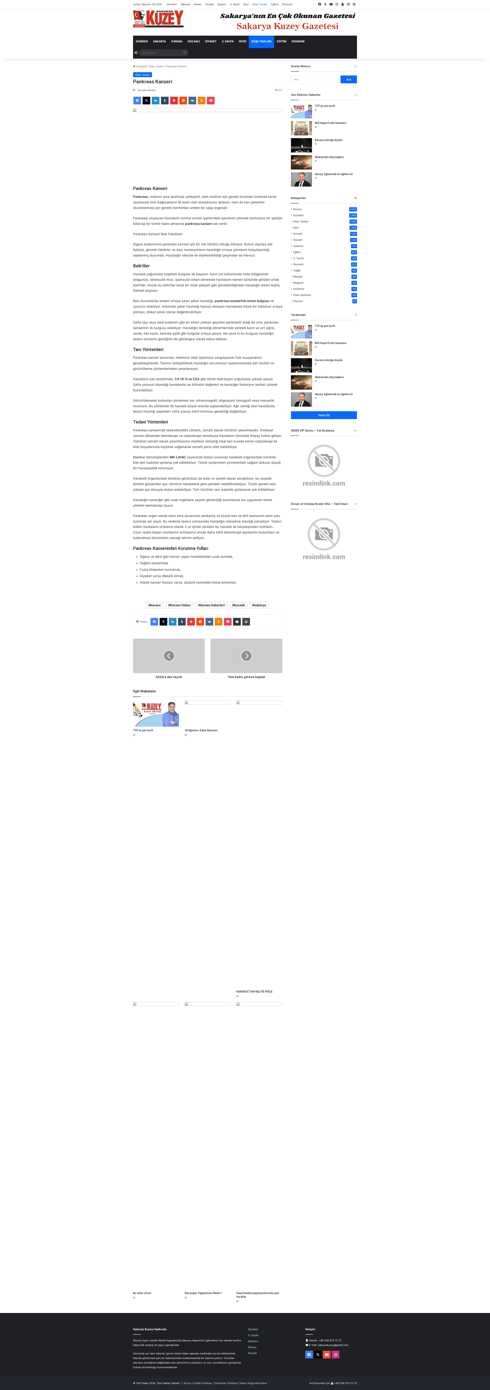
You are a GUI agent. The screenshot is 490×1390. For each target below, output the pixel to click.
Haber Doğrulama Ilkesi (253, 1383)
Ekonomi (287, 4)
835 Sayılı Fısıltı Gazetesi (330, 123)
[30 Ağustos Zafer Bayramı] (208, 714)
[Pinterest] (174, 100)
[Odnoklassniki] (201, 100)
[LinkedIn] (155, 100)
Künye (187, 1383)
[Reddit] (183, 100)
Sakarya (185, 4)
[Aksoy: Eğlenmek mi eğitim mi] (301, 179)
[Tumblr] (165, 100)
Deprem (298, 301)
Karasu (198, 4)
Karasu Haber (180, 605)
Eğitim (274, 4)
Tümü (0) (324, 415)
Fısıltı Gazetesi (302, 295)
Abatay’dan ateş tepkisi (329, 157)
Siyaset (221, 4)
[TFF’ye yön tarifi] (156, 714)
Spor (246, 4)
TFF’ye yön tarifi (143, 730)
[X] (146, 100)
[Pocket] (211, 100)
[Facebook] (137, 100)
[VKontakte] (192, 100)
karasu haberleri (212, 605)
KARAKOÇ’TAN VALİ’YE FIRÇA (254, 991)
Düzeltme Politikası (226, 1383)
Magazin (298, 282)
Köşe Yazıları (260, 4)
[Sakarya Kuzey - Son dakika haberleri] (158, 18)
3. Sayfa (234, 4)
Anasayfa (141, 66)
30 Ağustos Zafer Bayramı (201, 730)
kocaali (239, 605)
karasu (155, 605)
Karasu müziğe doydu (328, 140)
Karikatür (298, 288)
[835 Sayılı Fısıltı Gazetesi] (301, 128)
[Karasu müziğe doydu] (301, 145)
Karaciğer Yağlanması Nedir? (203, 1293)
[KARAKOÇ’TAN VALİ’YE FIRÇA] (259, 844)
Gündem (172, 4)
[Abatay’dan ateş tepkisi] (301, 162)
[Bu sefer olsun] (156, 1145)
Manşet (297, 276)
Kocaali (210, 4)
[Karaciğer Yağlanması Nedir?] (208, 1145)
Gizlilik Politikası (202, 1383)
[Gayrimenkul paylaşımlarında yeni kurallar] (259, 1145)
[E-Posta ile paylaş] (237, 622)
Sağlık (297, 270)
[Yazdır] (246, 622)
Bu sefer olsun (142, 1293)
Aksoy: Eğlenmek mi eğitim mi (334, 174)
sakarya (260, 605)
